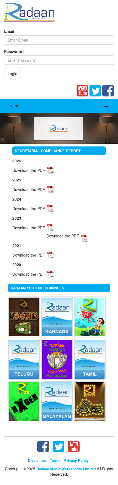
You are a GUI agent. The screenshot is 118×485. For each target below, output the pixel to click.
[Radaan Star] (90, 401)
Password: (14, 51)
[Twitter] (95, 90)
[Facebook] (108, 90)
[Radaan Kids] (90, 316)
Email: (10, 31)
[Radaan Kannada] (57, 316)
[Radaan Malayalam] (57, 401)
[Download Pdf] (50, 169)
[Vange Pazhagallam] (57, 358)
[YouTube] (82, 90)
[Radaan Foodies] (24, 316)
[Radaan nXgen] (24, 401)
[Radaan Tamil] (90, 358)
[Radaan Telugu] (24, 358)
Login (12, 73)
